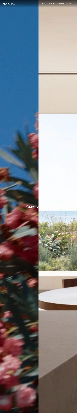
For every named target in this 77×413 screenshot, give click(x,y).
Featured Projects (62, 3)
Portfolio (45, 3)
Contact (71, 3)
